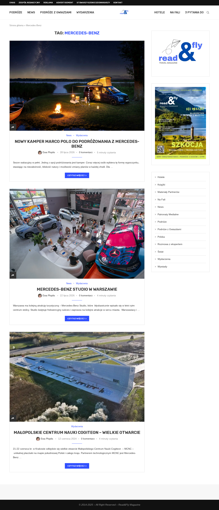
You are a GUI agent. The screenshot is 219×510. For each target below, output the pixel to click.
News (31, 12)
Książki (161, 184)
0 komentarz (86, 152)
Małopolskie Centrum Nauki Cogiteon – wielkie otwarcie (77, 432)
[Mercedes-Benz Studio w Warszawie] (77, 234)
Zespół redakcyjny (29, 3)
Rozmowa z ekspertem (170, 244)
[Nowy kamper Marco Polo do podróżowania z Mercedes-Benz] (77, 86)
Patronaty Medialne (168, 214)
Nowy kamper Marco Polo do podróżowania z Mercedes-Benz (77, 144)
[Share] (13, 127)
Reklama (48, 3)
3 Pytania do (194, 12)
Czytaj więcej (76, 175)
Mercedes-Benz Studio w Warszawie (77, 289)
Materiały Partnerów (168, 192)
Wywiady (162, 266)
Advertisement (64, 3)
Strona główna (16, 25)
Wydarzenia (85, 12)
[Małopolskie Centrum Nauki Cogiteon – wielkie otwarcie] (77, 377)
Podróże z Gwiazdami (55, 12)
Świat (160, 251)
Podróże (15, 12)
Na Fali (175, 12)
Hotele (159, 12)
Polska (161, 236)
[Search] (208, 12)
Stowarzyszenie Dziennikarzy (93, 3)
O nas (12, 3)
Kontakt (118, 3)
